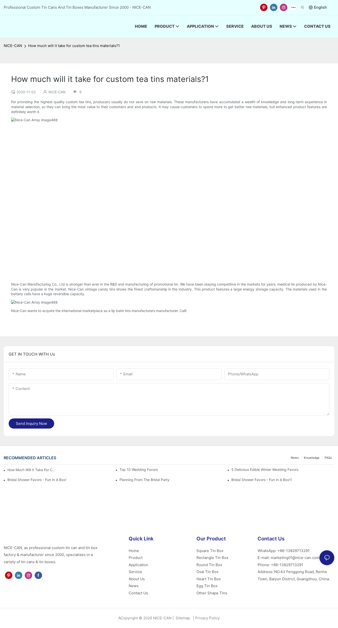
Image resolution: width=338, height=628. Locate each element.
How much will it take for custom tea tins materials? (32, 470)
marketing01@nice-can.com (295, 557)
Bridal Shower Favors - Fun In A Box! (36, 480)
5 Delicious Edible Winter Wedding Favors (264, 469)
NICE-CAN (13, 45)
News (295, 457)
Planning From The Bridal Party (144, 480)
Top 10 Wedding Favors (139, 469)
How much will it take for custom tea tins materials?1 (74, 45)
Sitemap (182, 618)
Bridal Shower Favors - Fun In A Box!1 (261, 480)
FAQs (328, 457)
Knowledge (311, 457)
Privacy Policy (207, 618)
